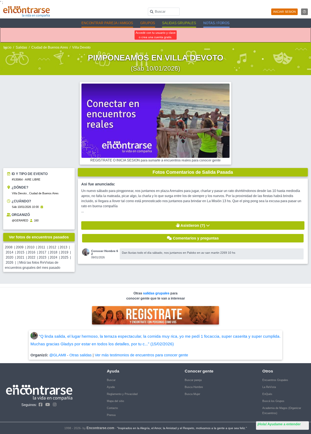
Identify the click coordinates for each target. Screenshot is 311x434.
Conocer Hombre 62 (104, 252)
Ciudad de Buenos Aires (49, 47)
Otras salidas (80, 355)
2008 (8, 247)
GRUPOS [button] (147, 23)
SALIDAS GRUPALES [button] (179, 23)
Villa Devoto (81, 47)
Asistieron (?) (193, 225)
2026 (9, 262)
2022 (31, 257)
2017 (42, 252)
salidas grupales (156, 293)
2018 (53, 252)
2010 (30, 247)
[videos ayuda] (304, 11)
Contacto (112, 408)
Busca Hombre (194, 387)
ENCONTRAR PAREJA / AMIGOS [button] (107, 23)
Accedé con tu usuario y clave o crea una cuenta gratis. (156, 35)
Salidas (21, 47)
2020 (9, 257)
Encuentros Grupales (275, 380)
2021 (20, 257)
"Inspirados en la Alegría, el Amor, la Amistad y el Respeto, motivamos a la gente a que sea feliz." (182, 428)
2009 (19, 247)
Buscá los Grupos (273, 401)
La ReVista (269, 387)
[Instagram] (53, 404)
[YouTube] (46, 404)
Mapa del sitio (115, 401)
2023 (42, 257)
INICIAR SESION (284, 11)
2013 (63, 247)
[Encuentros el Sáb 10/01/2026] (42, 207)
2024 (53, 257)
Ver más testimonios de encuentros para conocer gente (141, 355)
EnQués (267, 394)
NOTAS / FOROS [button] (216, 23)
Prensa (111, 415)
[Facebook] (39, 404)
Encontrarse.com (100, 428)
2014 (9, 252)
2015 (20, 252)
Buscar (111, 380)
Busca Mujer (192, 394)
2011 (41, 247)
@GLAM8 (57, 355)
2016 (31, 252)
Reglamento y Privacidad (122, 394)
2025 (64, 257)
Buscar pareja (193, 380)
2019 (64, 252)
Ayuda (111, 387)
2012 (52, 247)
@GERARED (20, 220)
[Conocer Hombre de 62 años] (86, 252)
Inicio (7, 47)
